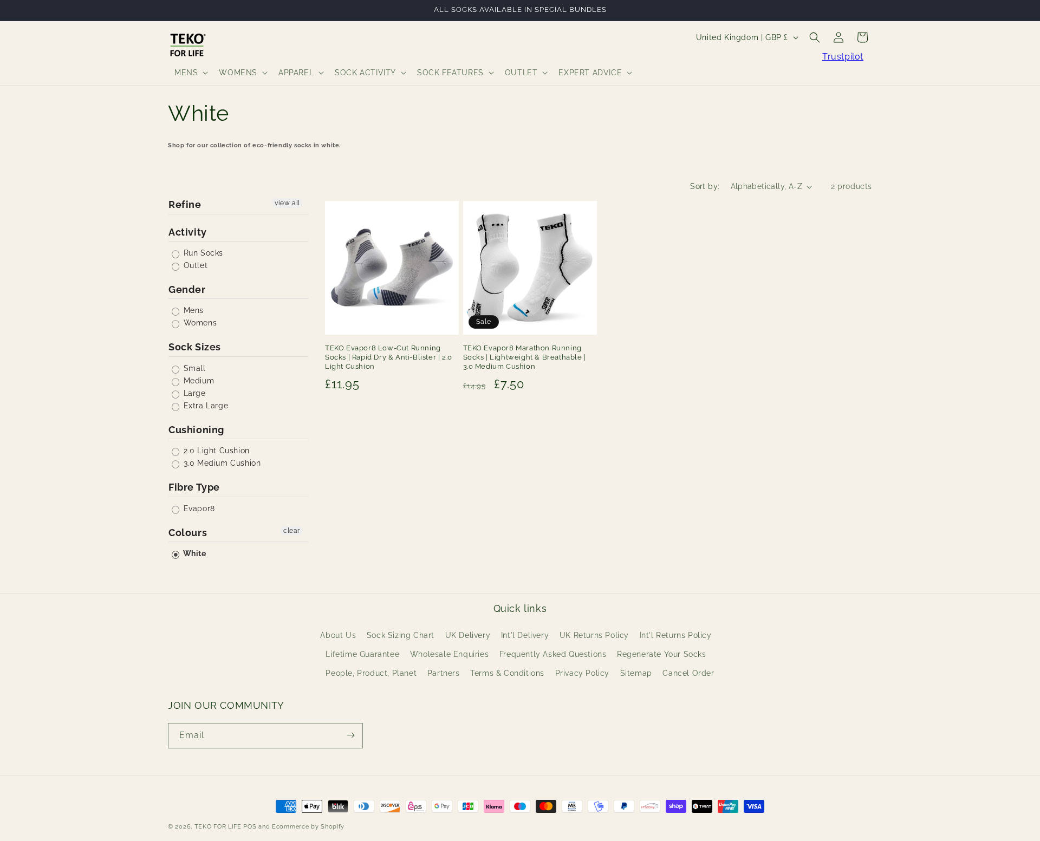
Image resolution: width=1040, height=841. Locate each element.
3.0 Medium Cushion (221, 463)
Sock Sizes (194, 347)
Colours (187, 532)
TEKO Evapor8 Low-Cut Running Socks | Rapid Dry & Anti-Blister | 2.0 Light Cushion (388, 357)
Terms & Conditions (507, 673)
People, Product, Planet (371, 673)
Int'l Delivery (525, 634)
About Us (338, 634)
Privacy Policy (582, 673)
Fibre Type (194, 487)
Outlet (194, 265)
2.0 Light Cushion (215, 450)
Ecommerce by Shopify (308, 826)
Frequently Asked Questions (553, 654)
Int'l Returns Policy (676, 634)
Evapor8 (198, 508)
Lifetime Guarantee (362, 654)
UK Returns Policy (594, 634)
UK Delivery (468, 634)
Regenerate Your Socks (661, 654)
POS (249, 826)
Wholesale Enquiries (449, 654)
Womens (199, 322)
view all (287, 203)
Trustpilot (842, 56)
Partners (443, 673)
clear (291, 530)
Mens (192, 310)
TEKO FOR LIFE (218, 826)
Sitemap (636, 673)
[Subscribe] (350, 735)
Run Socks (202, 253)
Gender (187, 289)
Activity (187, 232)
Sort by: (704, 186)
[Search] (815, 37)
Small (193, 368)
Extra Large (204, 405)
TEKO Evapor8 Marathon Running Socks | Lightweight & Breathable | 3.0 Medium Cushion (524, 357)
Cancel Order (688, 673)
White (193, 553)
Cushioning (196, 429)
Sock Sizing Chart (400, 634)
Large (193, 393)
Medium (197, 380)
